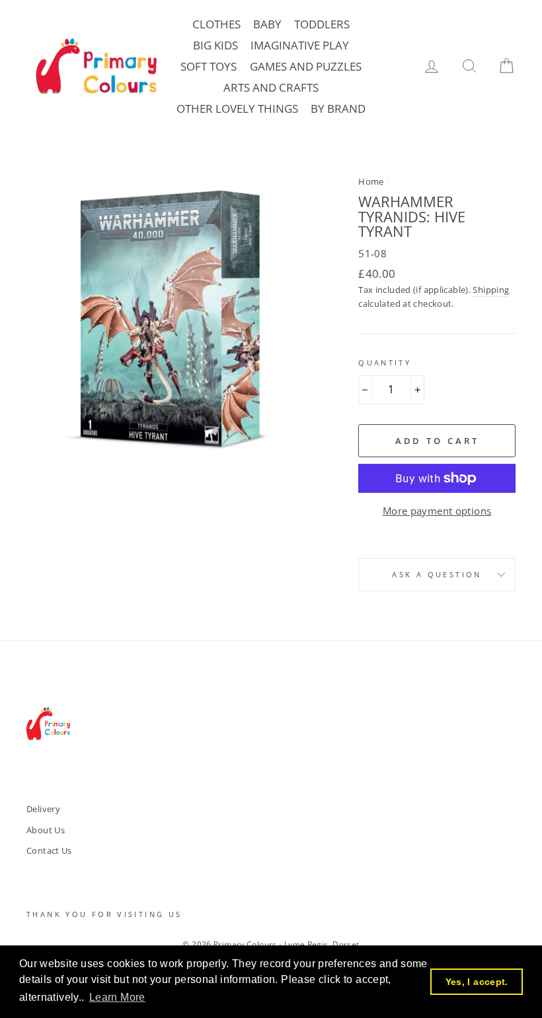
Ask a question (436, 574)
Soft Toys (208, 66)
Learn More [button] (117, 997)
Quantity (384, 362)
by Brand (338, 108)
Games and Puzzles (306, 66)
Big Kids (215, 45)
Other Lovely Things (237, 108)
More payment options (437, 510)
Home (371, 181)
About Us (45, 830)
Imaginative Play (300, 45)
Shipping (491, 290)
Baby (267, 24)
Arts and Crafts (271, 87)
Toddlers (322, 24)
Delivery (43, 809)
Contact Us (49, 850)
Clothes (216, 24)
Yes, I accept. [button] (476, 981)
